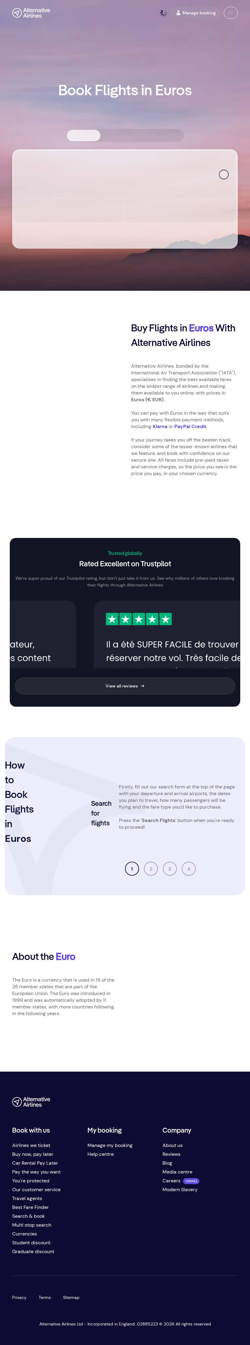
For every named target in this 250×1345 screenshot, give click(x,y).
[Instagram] (221, 1104)
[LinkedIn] (233, 1104)
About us (172, 1145)
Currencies (24, 1234)
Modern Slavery (180, 1189)
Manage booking (199, 13)
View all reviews (121, 686)
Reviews (171, 1154)
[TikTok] (208, 1104)
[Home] (31, 13)
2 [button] (151, 869)
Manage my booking (110, 1145)
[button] (231, 13)
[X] (196, 1104)
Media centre (177, 1172)
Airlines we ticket (31, 1145)
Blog (167, 1163)
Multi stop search (31, 1225)
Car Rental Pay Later (35, 1163)
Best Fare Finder (30, 1207)
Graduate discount (33, 1251)
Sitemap (71, 1297)
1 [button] (132, 869)
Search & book (28, 1216)
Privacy (19, 1297)
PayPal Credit (190, 426)
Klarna (160, 426)
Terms (45, 1297)
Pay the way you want (36, 1172)
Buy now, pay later (32, 1154)
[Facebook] (184, 1104)
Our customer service (36, 1189)
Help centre (101, 1154)
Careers (171, 1180)
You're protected (30, 1180)
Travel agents (27, 1198)
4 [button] (188, 869)
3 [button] (169, 869)
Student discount (31, 1242)
